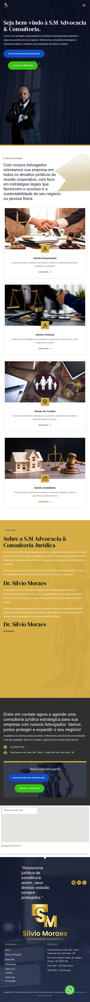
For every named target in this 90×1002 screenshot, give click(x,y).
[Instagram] (79, 882)
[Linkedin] (73, 882)
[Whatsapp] (84, 882)
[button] (84, 5)
